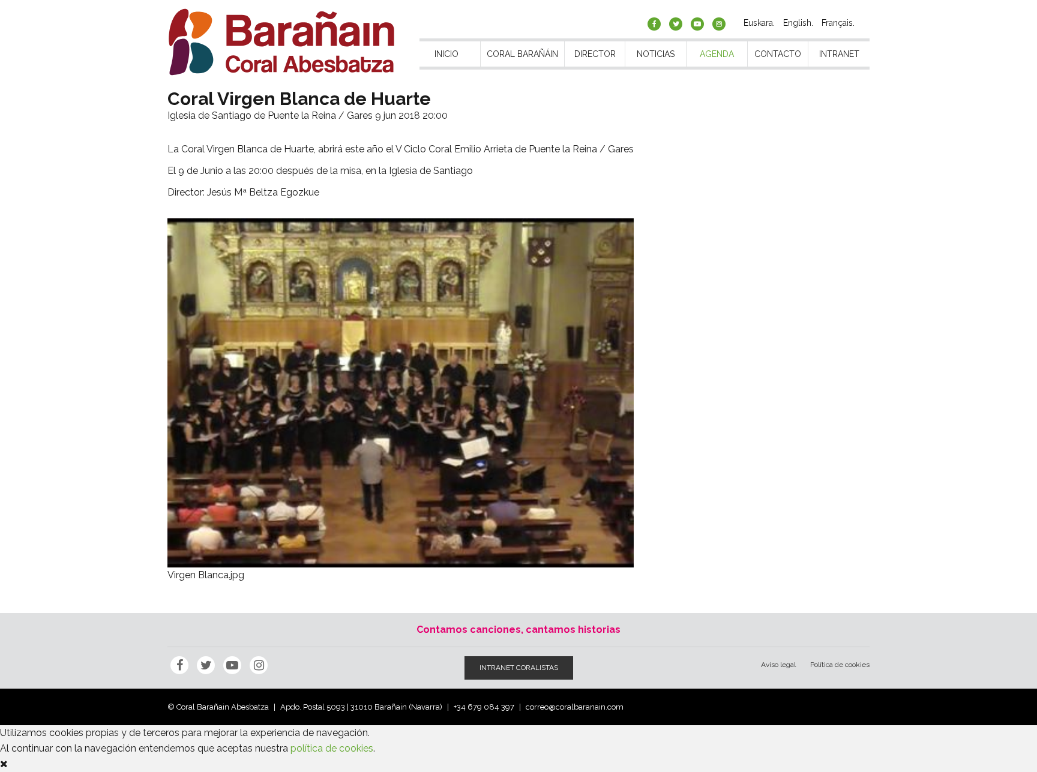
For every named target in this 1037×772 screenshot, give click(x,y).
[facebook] (654, 24)
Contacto (777, 54)
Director (595, 54)
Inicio (446, 54)
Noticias (656, 54)
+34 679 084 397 (484, 706)
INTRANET (839, 54)
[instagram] (719, 24)
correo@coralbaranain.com (575, 706)
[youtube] (697, 24)
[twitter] (675, 24)
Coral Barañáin (522, 54)
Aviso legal (778, 664)
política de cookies (331, 748)
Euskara (758, 23)
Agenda (717, 54)
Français (837, 23)
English (797, 23)
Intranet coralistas (518, 667)
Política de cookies (840, 664)
